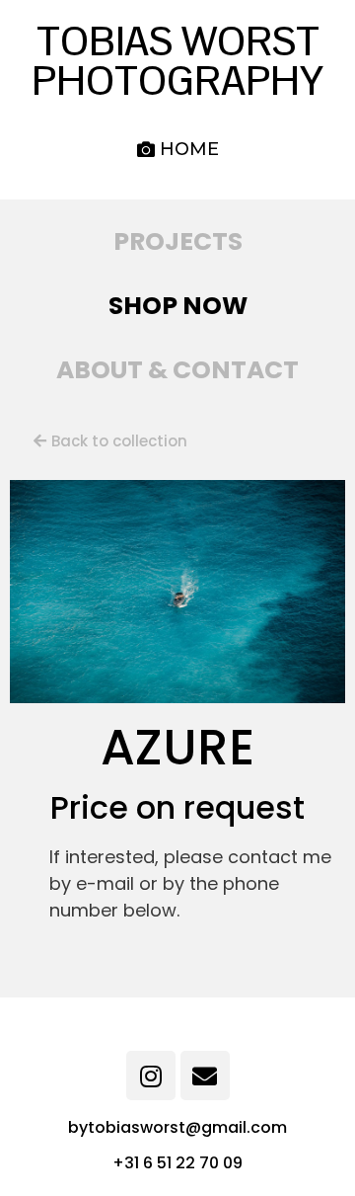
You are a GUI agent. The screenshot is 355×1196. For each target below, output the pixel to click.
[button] (178, 149)
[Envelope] (205, 1075)
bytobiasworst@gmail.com (177, 1127)
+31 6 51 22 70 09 (177, 1163)
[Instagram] (151, 1075)
